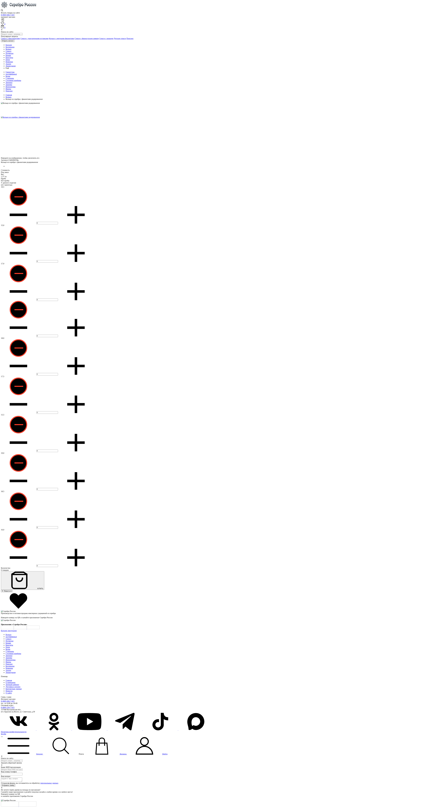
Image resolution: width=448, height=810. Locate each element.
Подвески (9, 641)
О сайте (9, 693)
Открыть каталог (8, 41)
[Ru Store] (33, 629)
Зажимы (9, 85)
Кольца (8, 97)
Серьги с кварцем (106, 38)
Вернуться (8, 591)
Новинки (9, 668)
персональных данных (49, 783)
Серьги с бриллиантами (10, 38)
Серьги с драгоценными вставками (34, 38)
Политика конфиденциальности (13, 732)
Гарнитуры (10, 72)
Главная (9, 95)
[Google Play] (7, 629)
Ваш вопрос (5, 776)
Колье (8, 76)
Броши (8, 643)
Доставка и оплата (13, 687)
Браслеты (9, 645)
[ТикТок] (160, 730)
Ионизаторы (11, 87)
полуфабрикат (11, 74)
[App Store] (20, 629)
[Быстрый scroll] (2, 736)
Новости (9, 691)
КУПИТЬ (40, 588)
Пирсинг (130, 38)
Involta (3, 734)
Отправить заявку (8, 785)
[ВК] (18, 730)
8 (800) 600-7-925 (7, 15)
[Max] (195, 730)
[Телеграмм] (125, 730)
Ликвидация (11, 672)
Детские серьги (120, 38)
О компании (10, 682)
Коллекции (10, 666)
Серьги (8, 639)
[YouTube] (89, 730)
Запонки (9, 83)
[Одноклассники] (54, 730)
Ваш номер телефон (9, 772)
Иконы (8, 89)
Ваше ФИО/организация (11, 767)
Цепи (8, 647)
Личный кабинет (12, 685)
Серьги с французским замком (87, 38)
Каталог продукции (9, 631)
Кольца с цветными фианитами (61, 38)
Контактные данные (14, 689)
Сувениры (10, 78)
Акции (8, 670)
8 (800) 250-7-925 (7, 707)
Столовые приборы (13, 80)
